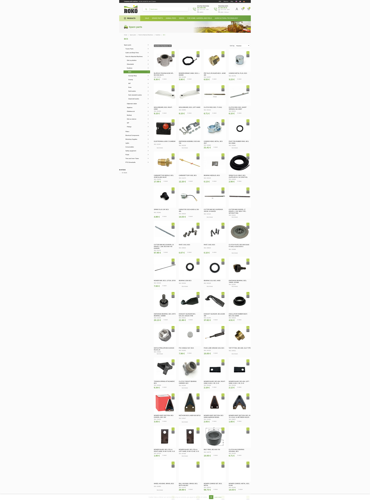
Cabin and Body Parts (132, 52)
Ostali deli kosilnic (133, 99)
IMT (129, 83)
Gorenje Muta (132, 75)
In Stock (124, 173)
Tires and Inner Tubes (132, 158)
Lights (127, 143)
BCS (129, 72)
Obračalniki (130, 64)
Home (125, 35)
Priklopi (129, 126)
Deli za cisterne (131, 119)
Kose (129, 87)
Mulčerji (129, 115)
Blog (232, 1)
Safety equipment (130, 151)
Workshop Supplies (131, 139)
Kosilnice (129, 68)
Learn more (217, 497)
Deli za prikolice (131, 60)
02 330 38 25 (222, 8)
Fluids (127, 154)
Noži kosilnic (132, 91)
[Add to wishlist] (173, 55)
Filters (127, 131)
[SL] (236, 1)
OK (211, 497)
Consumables (129, 147)
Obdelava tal (131, 111)
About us (226, 1)
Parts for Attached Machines (134, 56)
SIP (128, 123)
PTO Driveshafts (130, 162)
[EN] (240, 1)
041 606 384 (201, 8)
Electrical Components (132, 135)
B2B (220, 1)
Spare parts (127, 45)
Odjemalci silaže (132, 103)
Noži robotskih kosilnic (135, 95)
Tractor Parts (129, 49)
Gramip (130, 79)
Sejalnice (129, 107)
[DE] (244, 1)
